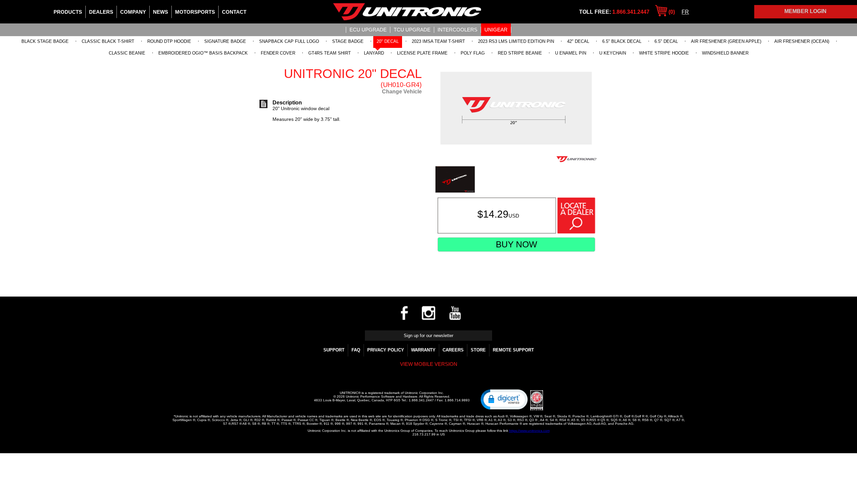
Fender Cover (278, 53)
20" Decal (388, 41)
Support (333, 349)
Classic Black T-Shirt (108, 41)
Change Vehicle (402, 91)
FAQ (356, 349)
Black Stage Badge (45, 41)
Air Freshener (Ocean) (801, 41)
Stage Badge (348, 41)
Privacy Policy (385, 349)
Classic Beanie (127, 53)
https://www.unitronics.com (529, 430)
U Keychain (612, 53)
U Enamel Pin (570, 53)
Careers (453, 349)
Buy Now (516, 244)
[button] (504, 399)
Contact (234, 12)
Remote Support (513, 349)
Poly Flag (473, 53)
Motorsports (195, 12)
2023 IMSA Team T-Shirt (438, 41)
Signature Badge (225, 41)
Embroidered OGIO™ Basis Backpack (203, 53)
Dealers (101, 12)
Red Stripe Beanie (520, 53)
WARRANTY (423, 349)
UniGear (496, 29)
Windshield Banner (725, 53)
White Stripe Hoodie (664, 53)
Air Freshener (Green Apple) (726, 41)
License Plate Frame (422, 53)
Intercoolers (457, 29)
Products (68, 12)
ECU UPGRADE (368, 29)
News (160, 12)
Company (133, 12)
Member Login (805, 11)
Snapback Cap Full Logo (289, 41)
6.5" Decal (666, 41)
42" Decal (578, 41)
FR (685, 12)
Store (478, 349)
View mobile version (428, 364)
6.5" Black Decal (621, 41)
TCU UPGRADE (412, 29)
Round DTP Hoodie (169, 41)
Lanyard (374, 53)
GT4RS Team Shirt (329, 53)
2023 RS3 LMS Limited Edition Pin (516, 41)
